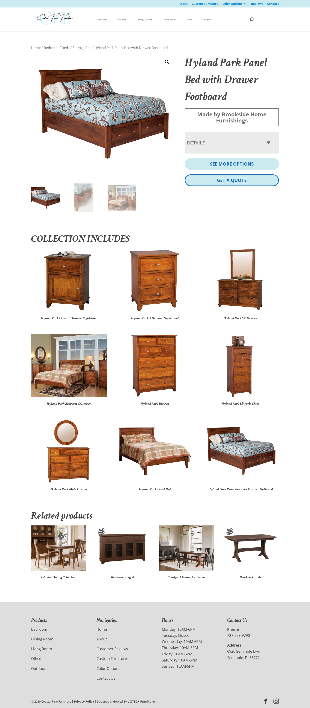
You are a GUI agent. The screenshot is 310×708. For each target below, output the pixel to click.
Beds (65, 47)
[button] (167, 62)
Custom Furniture (205, 4)
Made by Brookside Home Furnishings (231, 117)
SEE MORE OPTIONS (232, 164)
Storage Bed (82, 47)
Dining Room (42, 639)
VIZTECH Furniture (141, 701)
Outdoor (207, 19)
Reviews (257, 4)
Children (121, 19)
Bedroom (102, 19)
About (183, 4)
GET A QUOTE (232, 180)
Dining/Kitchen (145, 19)
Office (189, 19)
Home (36, 47)
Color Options (232, 4)
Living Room (169, 19)
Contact (273, 4)
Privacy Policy (84, 701)
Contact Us (105, 678)
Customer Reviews (112, 648)
